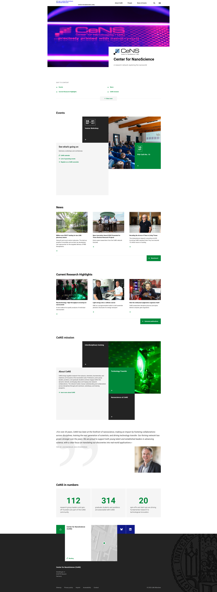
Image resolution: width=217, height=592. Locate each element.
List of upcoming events (68, 159)
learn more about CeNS (68, 392)
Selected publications (151, 321)
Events (61, 87)
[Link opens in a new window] (91, 543)
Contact (96, 587)
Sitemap (58, 587)
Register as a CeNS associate (70, 162)
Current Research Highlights (68, 92)
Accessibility (87, 587)
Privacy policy (68, 587)
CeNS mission (114, 92)
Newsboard (154, 258)
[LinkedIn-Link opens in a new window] (130, 529)
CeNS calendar (65, 155)
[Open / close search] (154, 3)
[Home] (60, 529)
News (112, 87)
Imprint (78, 587)
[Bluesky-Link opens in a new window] (121, 529)
